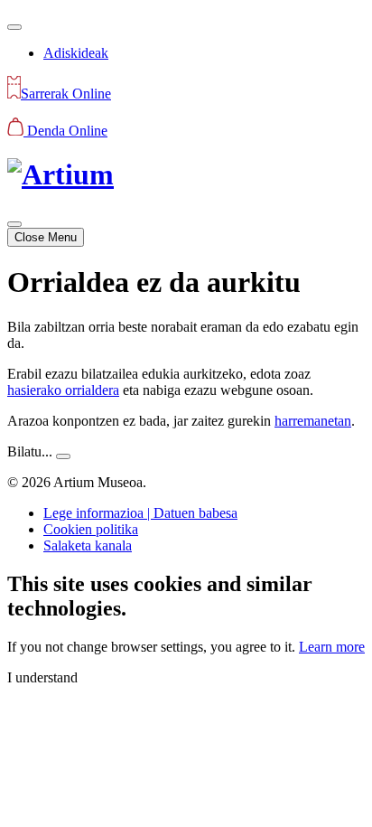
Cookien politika (90, 529)
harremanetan (312, 420)
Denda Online (65, 130)
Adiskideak (75, 53)
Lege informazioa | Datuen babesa (140, 513)
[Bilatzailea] (14, 27)
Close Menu (45, 237)
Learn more (332, 646)
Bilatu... (29, 451)
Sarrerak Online (66, 93)
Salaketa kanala (87, 545)
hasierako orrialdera (63, 390)
